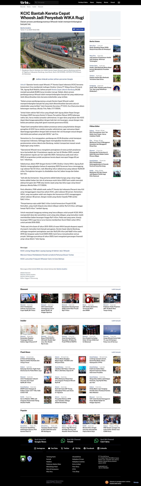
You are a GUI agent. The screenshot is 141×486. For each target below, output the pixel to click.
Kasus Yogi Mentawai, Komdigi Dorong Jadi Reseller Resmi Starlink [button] (70, 429)
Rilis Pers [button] (49, 471)
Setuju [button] (136, 482)
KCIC (38, 269)
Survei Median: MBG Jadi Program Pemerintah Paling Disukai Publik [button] (29, 400)
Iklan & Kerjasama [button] (52, 469)
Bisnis (29, 7)
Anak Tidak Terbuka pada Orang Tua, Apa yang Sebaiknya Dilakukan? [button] (100, 89)
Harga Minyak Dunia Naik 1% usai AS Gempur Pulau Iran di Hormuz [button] (112, 340)
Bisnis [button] (106, 2)
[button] (25, 2)
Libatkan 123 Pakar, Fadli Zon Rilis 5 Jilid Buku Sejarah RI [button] (65, 370)
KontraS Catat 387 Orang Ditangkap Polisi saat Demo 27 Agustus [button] (64, 390)
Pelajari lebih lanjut (115, 483)
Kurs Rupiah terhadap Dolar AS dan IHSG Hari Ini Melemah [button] (91, 340)
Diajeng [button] (98, 2)
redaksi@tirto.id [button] (102, 466)
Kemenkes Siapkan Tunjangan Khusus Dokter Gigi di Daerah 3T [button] (28, 340)
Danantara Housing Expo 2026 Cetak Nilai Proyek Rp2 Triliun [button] (70, 308)
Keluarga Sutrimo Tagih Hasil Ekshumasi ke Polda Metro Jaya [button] (31, 370)
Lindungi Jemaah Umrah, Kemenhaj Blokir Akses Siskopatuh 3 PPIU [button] (98, 360)
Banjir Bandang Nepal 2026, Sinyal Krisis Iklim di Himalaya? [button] (100, 48)
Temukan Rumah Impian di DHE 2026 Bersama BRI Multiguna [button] (49, 429)
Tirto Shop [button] (75, 471)
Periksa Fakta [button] (83, 2)
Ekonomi (40, 7)
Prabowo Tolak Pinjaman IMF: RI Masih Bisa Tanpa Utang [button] (111, 308)
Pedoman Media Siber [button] (53, 464)
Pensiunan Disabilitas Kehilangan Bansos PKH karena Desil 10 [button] (28, 429)
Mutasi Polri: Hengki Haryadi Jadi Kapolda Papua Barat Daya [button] (90, 429)
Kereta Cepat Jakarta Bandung (63, 90)
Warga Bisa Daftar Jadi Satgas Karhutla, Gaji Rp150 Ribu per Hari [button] (100, 380)
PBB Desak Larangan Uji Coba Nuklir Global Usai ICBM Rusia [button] (111, 429)
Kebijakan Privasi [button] (78, 459)
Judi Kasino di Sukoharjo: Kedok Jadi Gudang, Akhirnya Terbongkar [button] (100, 59)
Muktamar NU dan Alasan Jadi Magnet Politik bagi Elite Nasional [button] (98, 174)
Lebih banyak (116, 352)
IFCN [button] (74, 469)
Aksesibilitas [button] (76, 457)
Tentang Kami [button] (51, 457)
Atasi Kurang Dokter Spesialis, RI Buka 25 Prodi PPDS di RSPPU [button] (69, 340)
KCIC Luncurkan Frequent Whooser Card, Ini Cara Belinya (42, 259)
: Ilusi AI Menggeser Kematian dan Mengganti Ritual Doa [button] (100, 144)
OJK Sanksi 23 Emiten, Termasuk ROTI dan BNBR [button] (90, 308)
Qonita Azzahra (25, 28)
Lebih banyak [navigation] (116, 289)
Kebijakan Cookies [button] (78, 462)
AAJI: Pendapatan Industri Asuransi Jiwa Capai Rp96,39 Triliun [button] (27, 308)
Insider (34, 7)
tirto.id (22, 85)
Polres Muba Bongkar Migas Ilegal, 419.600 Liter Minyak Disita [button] (64, 360)
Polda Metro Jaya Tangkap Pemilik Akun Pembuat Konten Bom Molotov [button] (100, 390)
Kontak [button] (48, 459)
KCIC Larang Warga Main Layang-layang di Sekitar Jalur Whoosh (45, 251)
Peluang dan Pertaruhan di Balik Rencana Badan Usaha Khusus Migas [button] (99, 154)
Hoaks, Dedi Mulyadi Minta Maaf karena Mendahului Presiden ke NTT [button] (100, 69)
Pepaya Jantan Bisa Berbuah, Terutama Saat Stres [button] (99, 78)
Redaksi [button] (49, 462)
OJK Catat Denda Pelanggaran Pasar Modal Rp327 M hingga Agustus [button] (47, 309)
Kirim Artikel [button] (76, 464)
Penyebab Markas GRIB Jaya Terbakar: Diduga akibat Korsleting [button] (63, 400)
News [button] (92, 2)
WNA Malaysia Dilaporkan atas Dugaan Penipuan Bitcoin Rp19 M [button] (65, 380)
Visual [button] (113, 2)
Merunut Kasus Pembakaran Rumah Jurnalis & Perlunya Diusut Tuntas (47, 255)
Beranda (22, 7)
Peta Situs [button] (75, 467)
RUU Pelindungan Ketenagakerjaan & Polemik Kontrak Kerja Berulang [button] (99, 164)
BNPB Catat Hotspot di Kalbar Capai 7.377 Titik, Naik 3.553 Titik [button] (30, 390)
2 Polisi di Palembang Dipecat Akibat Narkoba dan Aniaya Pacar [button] (29, 360)
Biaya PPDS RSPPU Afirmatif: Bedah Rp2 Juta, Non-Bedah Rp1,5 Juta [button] (48, 341)
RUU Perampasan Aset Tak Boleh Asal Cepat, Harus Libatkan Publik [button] (99, 134)
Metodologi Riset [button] (52, 467)
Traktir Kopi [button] (79, 29)
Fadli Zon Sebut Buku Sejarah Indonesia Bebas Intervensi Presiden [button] (98, 370)
